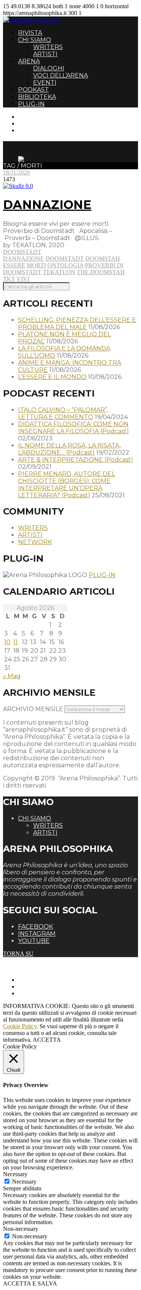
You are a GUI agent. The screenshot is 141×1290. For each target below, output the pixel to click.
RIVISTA (30, 32)
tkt (9, 279)
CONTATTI (33, 116)
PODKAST (33, 89)
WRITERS (48, 47)
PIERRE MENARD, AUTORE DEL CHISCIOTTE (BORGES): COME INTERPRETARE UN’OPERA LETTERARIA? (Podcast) (66, 484)
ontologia (65, 265)
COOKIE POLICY (41, 993)
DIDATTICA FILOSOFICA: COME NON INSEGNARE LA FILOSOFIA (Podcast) (73, 428)
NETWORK (35, 542)
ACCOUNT (33, 130)
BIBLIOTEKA (37, 96)
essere (14, 265)
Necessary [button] (15, 1174)
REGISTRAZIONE (42, 123)
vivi (23, 279)
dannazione (23, 258)
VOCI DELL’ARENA (60, 75)
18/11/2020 (16, 172)
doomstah (102, 258)
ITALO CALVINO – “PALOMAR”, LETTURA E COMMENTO (63, 413)
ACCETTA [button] (47, 1039)
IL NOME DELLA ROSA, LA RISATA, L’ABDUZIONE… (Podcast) (69, 449)
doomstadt (64, 258)
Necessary (24, 1181)
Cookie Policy (19, 1026)
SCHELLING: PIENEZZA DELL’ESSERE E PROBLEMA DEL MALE (77, 323)
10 (7, 642)
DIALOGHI (48, 68)
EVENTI (44, 82)
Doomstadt (22, 252)
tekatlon (59, 272)
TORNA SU (18, 953)
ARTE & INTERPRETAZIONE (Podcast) (75, 459)
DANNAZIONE (47, 204)
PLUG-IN (31, 103)
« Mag (12, 676)
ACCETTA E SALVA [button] (30, 1283)
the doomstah (101, 272)
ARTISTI (45, 54)
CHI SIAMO (34, 39)
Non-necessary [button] (20, 1229)
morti (36, 265)
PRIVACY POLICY (43, 986)
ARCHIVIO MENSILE (33, 709)
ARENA (29, 61)
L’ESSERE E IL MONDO (52, 376)
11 (15, 642)
